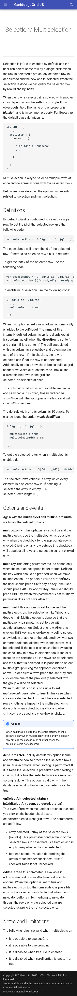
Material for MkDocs (27, 991)
